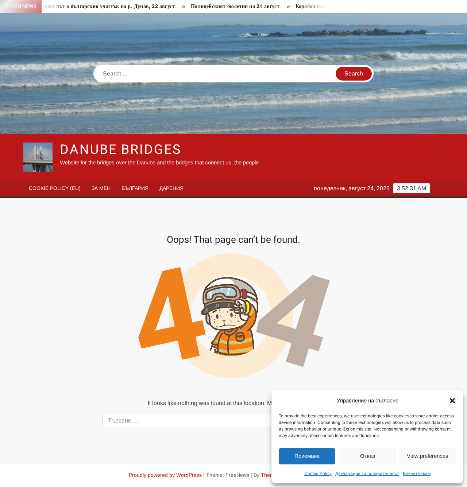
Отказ (367, 456)
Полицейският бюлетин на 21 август (223, 6)
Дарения (171, 188)
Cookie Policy (318, 473)
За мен (101, 188)
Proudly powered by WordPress (165, 475)
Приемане (307, 456)
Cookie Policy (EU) (55, 188)
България (134, 188)
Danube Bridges (120, 149)
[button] (452, 400)
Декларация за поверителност (367, 473)
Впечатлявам (417, 473)
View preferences (427, 456)
